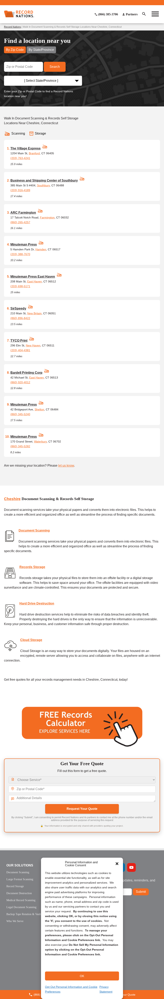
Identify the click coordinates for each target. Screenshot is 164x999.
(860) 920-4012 (20, 382)
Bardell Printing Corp (26, 372)
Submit (141, 891)
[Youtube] (131, 867)
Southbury (43, 185)
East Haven (34, 281)
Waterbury (40, 441)
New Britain (34, 313)
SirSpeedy (18, 308)
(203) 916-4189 (20, 190)
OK (82, 976)
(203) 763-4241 (20, 158)
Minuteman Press (23, 244)
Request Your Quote (82, 808)
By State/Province (41, 49)
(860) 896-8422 (20, 318)
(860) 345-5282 (20, 446)
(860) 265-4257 (20, 222)
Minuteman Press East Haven (32, 276)
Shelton (39, 409)
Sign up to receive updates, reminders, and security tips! (125, 882)
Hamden (40, 249)
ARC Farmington (23, 212)
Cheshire (12, 499)
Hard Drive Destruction (36, 603)
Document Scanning (34, 530)
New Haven (33, 345)
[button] (117, 864)
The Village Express (25, 148)
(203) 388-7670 (20, 254)
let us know (66, 465)
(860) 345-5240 (20, 414)
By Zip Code (15, 49)
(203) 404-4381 (20, 350)
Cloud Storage (31, 640)
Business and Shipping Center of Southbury (44, 180)
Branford (34, 153)
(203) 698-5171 (20, 286)
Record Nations (12, 27)
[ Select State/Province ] (41, 80)
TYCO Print (18, 340)
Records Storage (32, 567)
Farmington (47, 217)
